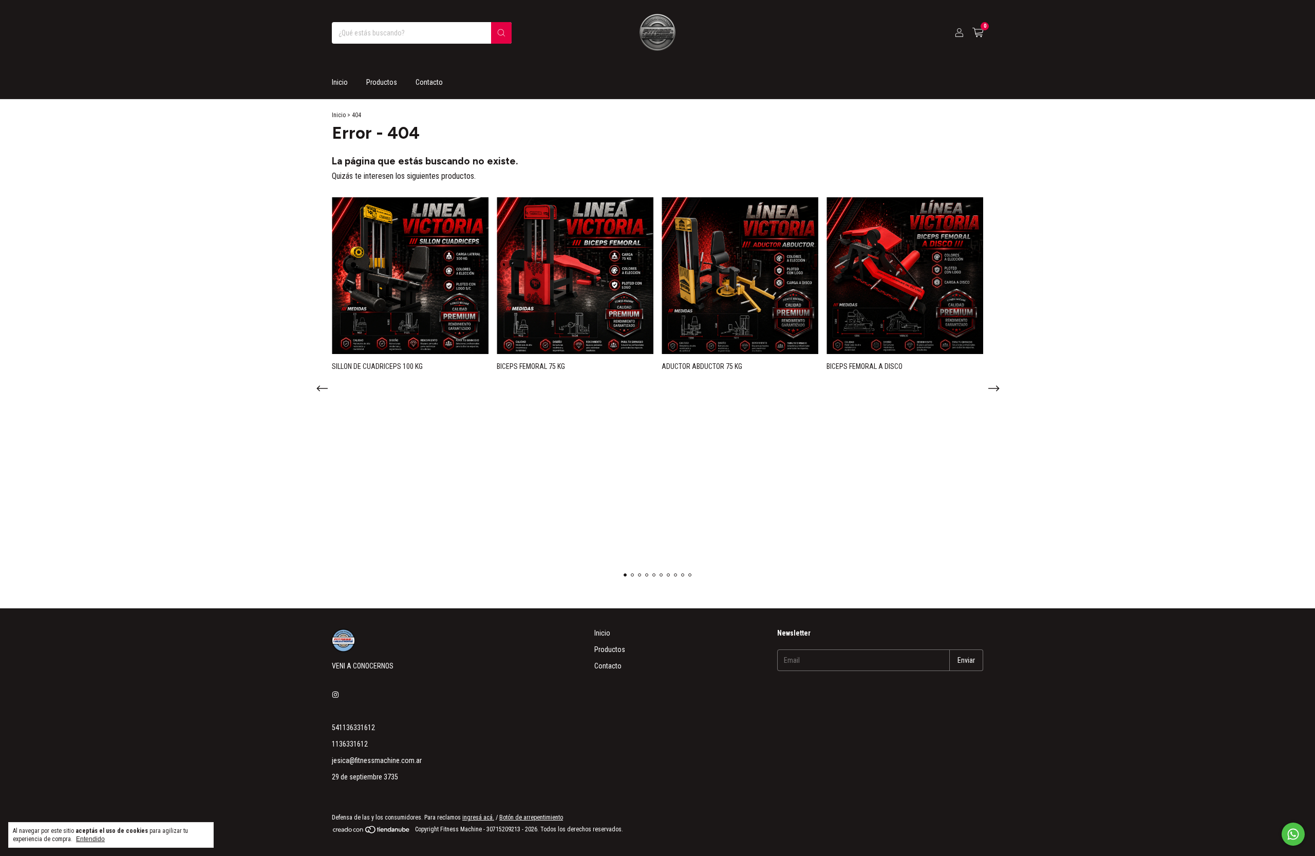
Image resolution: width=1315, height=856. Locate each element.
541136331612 (353, 727)
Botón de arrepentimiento (531, 817)
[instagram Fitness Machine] (335, 695)
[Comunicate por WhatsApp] (1293, 834)
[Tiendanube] (371, 831)
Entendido (90, 839)
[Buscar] (501, 33)
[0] (977, 33)
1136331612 (350, 744)
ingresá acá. (478, 817)
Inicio (340, 82)
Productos (381, 82)
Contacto (429, 82)
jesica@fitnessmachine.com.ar (377, 760)
